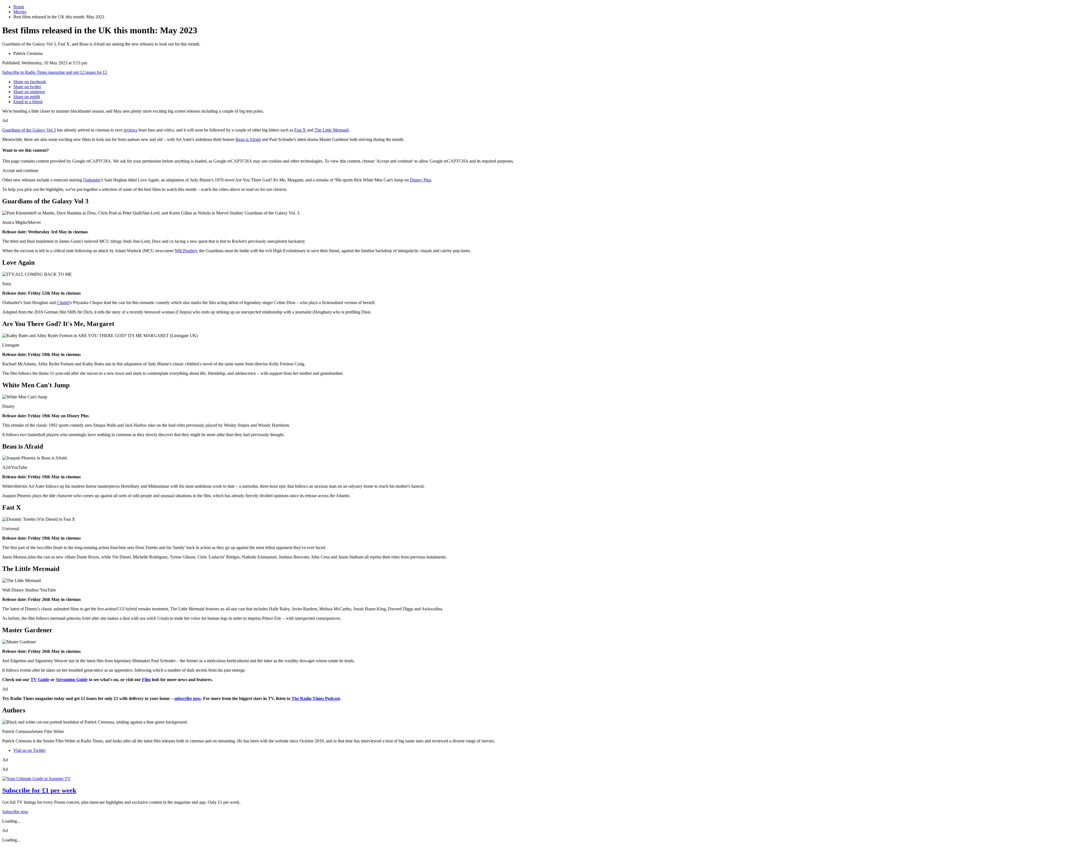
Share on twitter (27, 86)
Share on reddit (26, 96)
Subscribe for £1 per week (39, 790)
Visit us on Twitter (29, 750)
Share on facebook (29, 81)
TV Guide (40, 679)
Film (146, 679)
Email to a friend (27, 101)
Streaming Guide (72, 679)
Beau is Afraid (248, 139)
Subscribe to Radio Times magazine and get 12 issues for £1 (54, 72)
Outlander (92, 180)
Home (18, 6)
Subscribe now (15, 811)
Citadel (63, 302)
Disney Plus (420, 180)
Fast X (300, 130)
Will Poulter (185, 250)
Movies (19, 11)
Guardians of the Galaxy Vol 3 (29, 130)
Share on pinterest (29, 91)
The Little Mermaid (332, 130)
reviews (130, 130)
